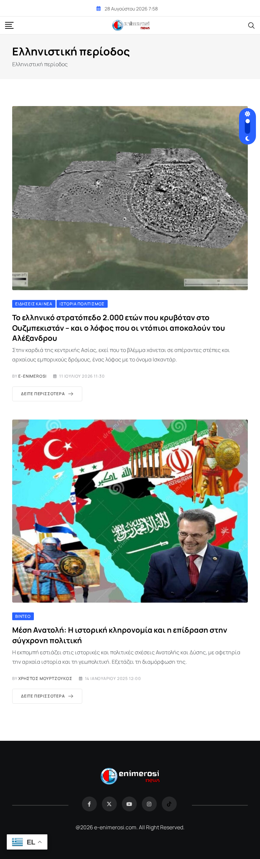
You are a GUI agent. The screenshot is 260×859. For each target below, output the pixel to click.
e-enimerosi (32, 376)
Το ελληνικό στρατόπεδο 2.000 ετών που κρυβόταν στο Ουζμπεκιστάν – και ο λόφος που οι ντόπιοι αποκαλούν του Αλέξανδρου (118, 328)
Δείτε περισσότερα (43, 394)
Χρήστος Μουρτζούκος (45, 678)
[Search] (251, 25)
